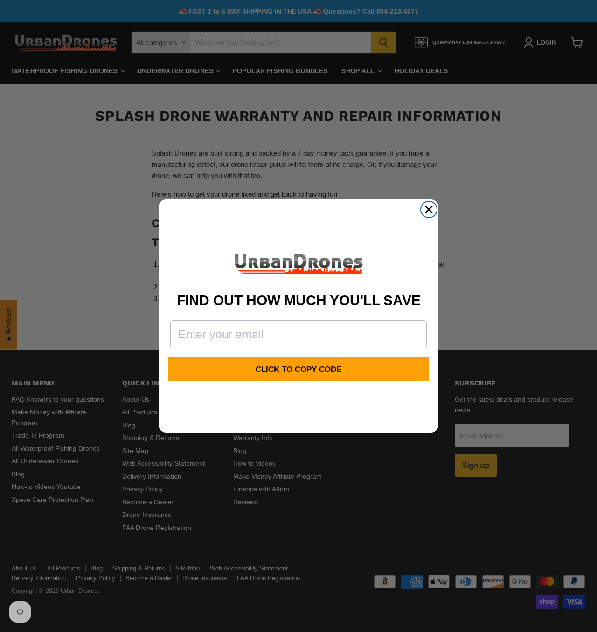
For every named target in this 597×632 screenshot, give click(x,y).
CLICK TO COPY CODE (298, 369)
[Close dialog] (429, 209)
